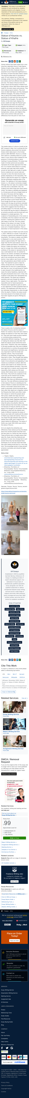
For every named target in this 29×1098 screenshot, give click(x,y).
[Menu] (2, 2)
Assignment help (6, 999)
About (3, 1032)
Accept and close (6, 29)
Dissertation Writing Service (9, 993)
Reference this (7, 56)
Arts (11, 33)
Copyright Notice (6, 1088)
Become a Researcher (7, 1044)
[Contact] (23, 2)
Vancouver (5, 677)
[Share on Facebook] (10, 61)
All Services (4, 1002)
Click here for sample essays (19, 13)
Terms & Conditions (7, 1085)
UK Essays (6, 41)
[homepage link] (2, 33)
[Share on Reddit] (15, 61)
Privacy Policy (5, 1082)
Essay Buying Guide (7, 1022)
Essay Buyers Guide (8, 899)
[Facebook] (2, 1048)
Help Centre (4, 1041)
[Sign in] (27, 2)
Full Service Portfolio (8, 852)
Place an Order (14, 940)
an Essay (14, 838)
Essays (6, 33)
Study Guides (5, 1016)
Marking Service (7, 847)
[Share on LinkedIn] (17, 61)
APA (3, 674)
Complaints (4, 1038)
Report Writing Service (8, 842)
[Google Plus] (12, 1048)
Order (20, 2)
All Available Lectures (8, 863)
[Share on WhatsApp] (20, 61)
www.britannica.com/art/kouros (13, 474)
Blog (2, 1025)
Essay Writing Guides (8, 904)
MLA (9, 674)
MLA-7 (15, 674)
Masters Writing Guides (9, 906)
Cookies (3, 1091)
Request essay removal (9, 774)
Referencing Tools (7, 902)
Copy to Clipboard (8, 692)
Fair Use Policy (5, 1035)
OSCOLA (22, 677)
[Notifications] (25, 2)
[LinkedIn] (7, 1048)
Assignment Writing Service (10, 844)
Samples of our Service (9, 849)
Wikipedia (14, 677)
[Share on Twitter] (12, 61)
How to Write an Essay (9, 897)
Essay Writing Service (7, 990)
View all (24, 698)
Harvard (21, 674)
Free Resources (5, 1019)
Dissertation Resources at (13, 894)
